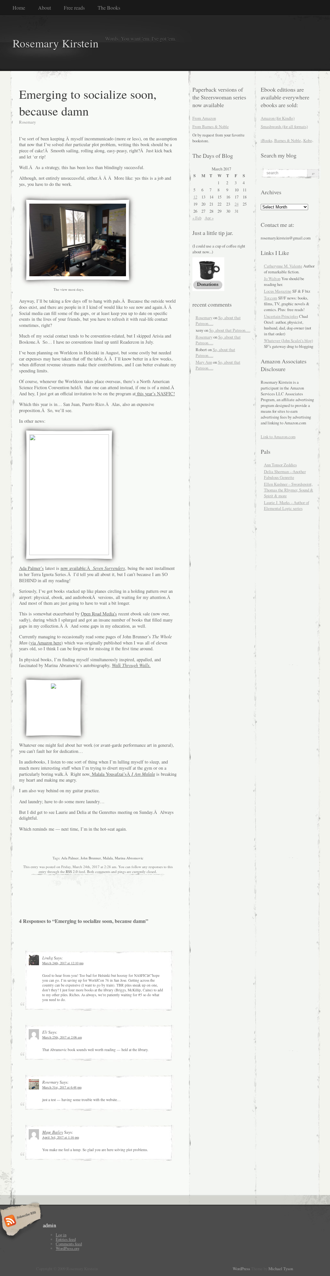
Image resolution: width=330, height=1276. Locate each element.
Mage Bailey (52, 1132)
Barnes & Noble (287, 140)
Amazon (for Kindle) (278, 118)
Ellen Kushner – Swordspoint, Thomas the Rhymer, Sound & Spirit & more (288, 490)
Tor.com (270, 298)
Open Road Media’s (99, 614)
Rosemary (204, 317)
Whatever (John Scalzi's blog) (288, 340)
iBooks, (267, 140)
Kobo (307, 140)
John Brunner (91, 858)
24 (236, 204)
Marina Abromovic (129, 858)
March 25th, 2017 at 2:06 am (62, 1037)
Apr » (209, 218)
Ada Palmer (70, 858)
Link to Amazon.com (278, 437)
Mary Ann (204, 362)
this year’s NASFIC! (155, 393)
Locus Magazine (277, 291)
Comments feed (69, 1244)
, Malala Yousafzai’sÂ (122, 774)
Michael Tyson (280, 1268)
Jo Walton (272, 278)
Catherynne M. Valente (283, 266)
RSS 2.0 (72, 871)
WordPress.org (67, 1248)
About (44, 7)
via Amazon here (45, 643)
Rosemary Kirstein (56, 43)
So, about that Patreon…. (229, 330)
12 (195, 197)
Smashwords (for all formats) (284, 126)
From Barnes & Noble (210, 126)
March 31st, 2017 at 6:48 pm (62, 1087)
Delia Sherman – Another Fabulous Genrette (285, 474)
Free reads (74, 7)
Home (19, 7)
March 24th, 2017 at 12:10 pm (62, 963)
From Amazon (204, 118)
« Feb (196, 218)
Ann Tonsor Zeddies (280, 465)
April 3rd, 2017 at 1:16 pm (60, 1137)
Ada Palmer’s (31, 568)
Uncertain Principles (281, 316)
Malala (108, 858)
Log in (61, 1235)
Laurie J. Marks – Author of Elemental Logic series (286, 505)
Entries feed (66, 1239)
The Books (109, 7)
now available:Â (93, 568)
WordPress (241, 1268)
